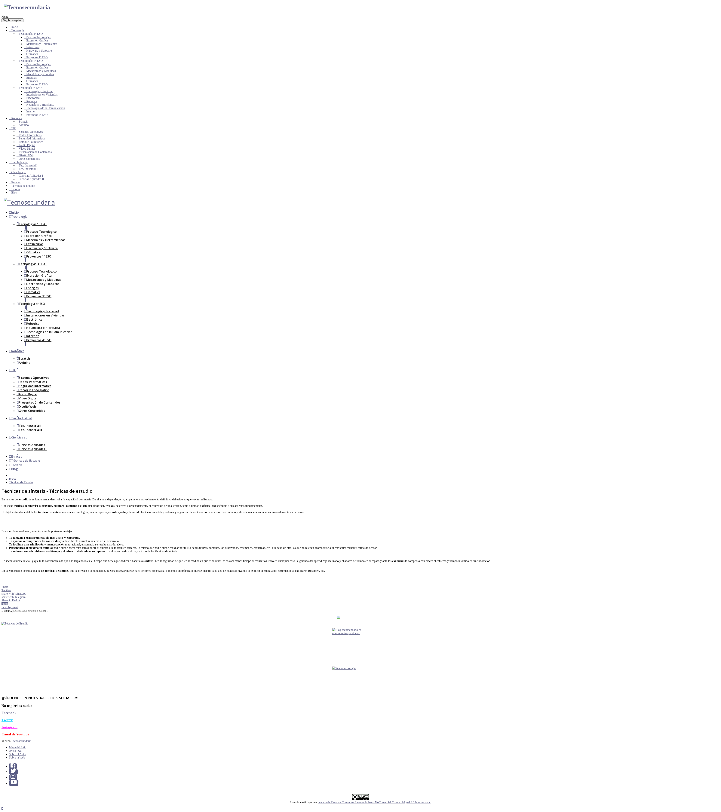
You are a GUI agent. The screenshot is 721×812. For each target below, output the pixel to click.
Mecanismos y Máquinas (41, 70)
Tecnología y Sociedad (39, 91)
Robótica (31, 101)
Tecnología (17, 30)
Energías (31, 77)
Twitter (7, 720)
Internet (30, 111)
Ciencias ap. (18, 172)
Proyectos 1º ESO (37, 57)
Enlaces (15, 182)
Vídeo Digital (27, 148)
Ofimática (32, 54)
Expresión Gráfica (37, 40)
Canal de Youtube (15, 734)
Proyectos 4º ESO (37, 114)
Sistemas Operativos (31, 131)
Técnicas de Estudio (23, 185)
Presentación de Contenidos (35, 152)
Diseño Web (26, 155)
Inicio (14, 27)
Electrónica (33, 97)
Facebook (9, 713)
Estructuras (32, 47)
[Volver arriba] (2, 808)
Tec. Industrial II (28, 168)
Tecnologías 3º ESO (31, 60)
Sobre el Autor (17, 754)
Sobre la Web (17, 757)
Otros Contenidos (29, 158)
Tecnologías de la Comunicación (45, 108)
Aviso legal (15, 750)
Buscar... (7, 610)
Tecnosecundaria (21, 741)
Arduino (24, 125)
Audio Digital (27, 145)
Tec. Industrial (19, 162)
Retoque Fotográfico (31, 141)
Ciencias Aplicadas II (31, 179)
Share (5, 586)
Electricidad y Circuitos (40, 74)
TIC (13, 128)
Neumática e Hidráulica (40, 104)
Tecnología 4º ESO (30, 87)
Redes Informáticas (30, 135)
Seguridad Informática (32, 138)
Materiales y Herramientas (41, 43)
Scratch (23, 121)
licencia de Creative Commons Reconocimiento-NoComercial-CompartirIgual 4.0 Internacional (374, 802)
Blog (14, 192)
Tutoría (15, 189)
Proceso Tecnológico (38, 37)
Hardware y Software (39, 50)
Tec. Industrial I (28, 165)
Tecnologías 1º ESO (31, 33)
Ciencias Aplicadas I (31, 175)
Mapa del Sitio (17, 747)
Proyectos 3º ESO (37, 84)
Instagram (9, 727)
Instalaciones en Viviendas (42, 94)
